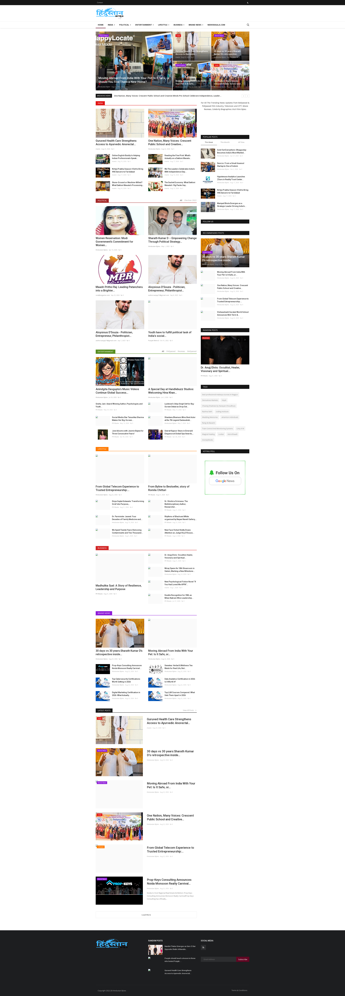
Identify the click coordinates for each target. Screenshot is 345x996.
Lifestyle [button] (163, 24)
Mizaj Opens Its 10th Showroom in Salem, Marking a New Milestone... (180, 569)
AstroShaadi (232, 434)
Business (102, 548)
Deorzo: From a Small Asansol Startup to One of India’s (230, 164)
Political (102, 200)
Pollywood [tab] (170, 351)
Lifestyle (102, 449)
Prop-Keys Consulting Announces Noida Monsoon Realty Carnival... (127, 666)
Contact (100, 2)
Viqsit (224, 400)
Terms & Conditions (239, 990)
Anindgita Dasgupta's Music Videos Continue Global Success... (117, 390)
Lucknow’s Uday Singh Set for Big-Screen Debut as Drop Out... (179, 405)
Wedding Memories (210, 417)
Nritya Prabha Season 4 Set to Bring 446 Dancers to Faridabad (127, 170)
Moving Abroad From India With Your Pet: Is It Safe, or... (171, 785)
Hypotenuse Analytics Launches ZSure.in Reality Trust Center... (231, 178)
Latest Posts (104, 710)
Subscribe (242, 959)
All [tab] (181, 200)
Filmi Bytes (241, 109)
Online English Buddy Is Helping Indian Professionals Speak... (126, 156)
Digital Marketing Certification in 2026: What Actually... (126, 693)
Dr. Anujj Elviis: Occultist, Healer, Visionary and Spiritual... (179, 556)
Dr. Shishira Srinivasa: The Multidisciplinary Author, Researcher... (176, 504)
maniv (177, 57)
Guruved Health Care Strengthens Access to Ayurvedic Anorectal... (116, 142)
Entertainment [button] (143, 24)
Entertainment (105, 351)
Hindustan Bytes (104, 87)
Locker (221, 434)
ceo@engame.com (103, 295)
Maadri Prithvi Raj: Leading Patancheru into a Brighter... (119, 288)
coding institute (222, 411)
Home (101, 24)
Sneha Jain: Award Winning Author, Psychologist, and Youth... (119, 405)
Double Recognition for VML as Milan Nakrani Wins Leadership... (179, 596)
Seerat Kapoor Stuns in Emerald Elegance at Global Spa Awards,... (179, 432)
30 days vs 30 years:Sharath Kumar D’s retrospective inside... (119, 652)
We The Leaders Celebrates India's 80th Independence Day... (180, 170)
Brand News (104, 613)
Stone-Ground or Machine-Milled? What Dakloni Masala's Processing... (128, 183)
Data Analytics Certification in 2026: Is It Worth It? (180, 680)
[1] (247, 3)
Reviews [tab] (181, 351)
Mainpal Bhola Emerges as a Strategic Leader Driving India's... (231, 204)
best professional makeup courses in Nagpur (220, 394)
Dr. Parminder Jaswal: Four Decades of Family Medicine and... (127, 517)
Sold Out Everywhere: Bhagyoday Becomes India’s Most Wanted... (231, 151)
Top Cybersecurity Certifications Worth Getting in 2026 (126, 680)
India (100, 103)
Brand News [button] (195, 24)
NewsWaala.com (216, 24)
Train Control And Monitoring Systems (217, 428)
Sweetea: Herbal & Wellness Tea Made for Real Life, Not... (178, 666)
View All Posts (189, 710)
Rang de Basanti (208, 423)
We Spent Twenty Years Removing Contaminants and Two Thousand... (127, 531)
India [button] (111, 24)
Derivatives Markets (210, 400)
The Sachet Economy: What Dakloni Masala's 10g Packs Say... (180, 183)
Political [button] (124, 24)
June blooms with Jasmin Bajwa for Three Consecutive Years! (128, 432)
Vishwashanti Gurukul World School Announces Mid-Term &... (233, 313)
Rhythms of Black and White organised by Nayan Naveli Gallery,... (181, 517)
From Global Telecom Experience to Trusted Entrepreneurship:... (170, 849)
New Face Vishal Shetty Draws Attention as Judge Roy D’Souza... (179, 531)
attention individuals (230, 417)
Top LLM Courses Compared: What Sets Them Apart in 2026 (180, 693)
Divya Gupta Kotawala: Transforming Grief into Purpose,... (128, 502)
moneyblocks (207, 440)
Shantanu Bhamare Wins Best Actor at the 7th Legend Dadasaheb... (180, 418)
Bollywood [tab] (191, 351)
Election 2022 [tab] (190, 200)
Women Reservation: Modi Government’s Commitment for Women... (114, 242)
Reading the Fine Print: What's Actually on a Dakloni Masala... (178, 156)
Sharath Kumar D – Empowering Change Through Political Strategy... (172, 240)
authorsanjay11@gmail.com (158, 295)
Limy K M (240, 428)
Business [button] (178, 24)
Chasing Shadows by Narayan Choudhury (218, 406)
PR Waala (99, 410)
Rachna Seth (207, 411)
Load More (146, 915)
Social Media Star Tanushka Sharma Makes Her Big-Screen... (128, 418)
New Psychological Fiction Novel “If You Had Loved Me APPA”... (180, 583)
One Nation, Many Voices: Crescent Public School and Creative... (169, 142)
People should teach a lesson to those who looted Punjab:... (180, 959)
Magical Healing (208, 434)
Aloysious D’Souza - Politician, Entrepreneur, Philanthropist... (166, 288)
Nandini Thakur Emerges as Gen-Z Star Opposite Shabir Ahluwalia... (180, 947)
